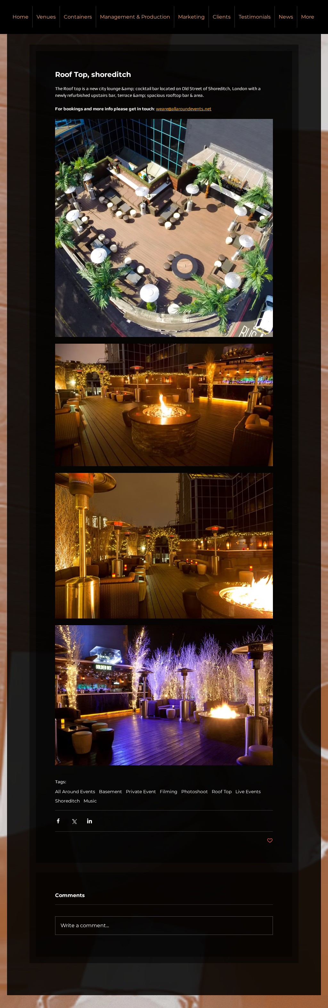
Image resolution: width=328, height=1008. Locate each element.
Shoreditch (67, 801)
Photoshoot (194, 791)
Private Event (141, 791)
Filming (168, 791)
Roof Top (222, 791)
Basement (110, 791)
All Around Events (75, 791)
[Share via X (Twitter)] (74, 821)
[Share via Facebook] (58, 821)
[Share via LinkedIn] (89, 821)
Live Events (248, 791)
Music (90, 801)
